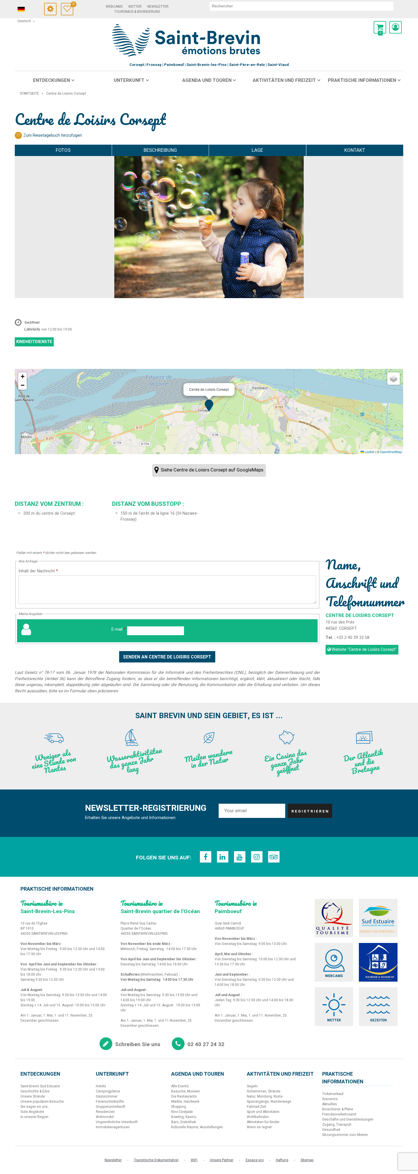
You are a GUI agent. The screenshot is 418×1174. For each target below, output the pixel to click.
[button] (380, 27)
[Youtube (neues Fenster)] (239, 857)
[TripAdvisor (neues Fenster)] (274, 857)
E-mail (118, 629)
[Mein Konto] (395, 27)
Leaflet (369, 451)
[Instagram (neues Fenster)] (256, 857)
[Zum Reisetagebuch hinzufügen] (18, 135)
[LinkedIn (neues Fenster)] (222, 857)
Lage (257, 150)
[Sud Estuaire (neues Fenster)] (378, 918)
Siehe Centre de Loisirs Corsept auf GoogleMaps (212, 469)
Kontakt (354, 150)
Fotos (63, 150)
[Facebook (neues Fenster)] (205, 857)
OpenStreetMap (391, 451)
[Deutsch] (29, 9)
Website (364, 650)
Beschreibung (160, 150)
